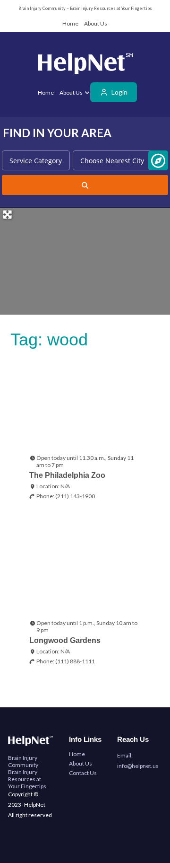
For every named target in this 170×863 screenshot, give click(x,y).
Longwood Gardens (65, 640)
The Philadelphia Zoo (67, 475)
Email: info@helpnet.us (138, 760)
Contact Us (83, 772)
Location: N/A (53, 486)
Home (70, 23)
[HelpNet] (85, 65)
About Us (95, 23)
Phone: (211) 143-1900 (65, 496)
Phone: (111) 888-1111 (65, 661)
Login (119, 92)
